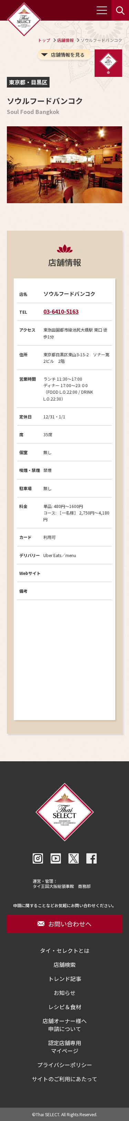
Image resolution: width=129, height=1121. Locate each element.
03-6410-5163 (60, 311)
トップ (44, 40)
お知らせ (65, 993)
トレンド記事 (64, 979)
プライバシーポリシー (64, 1065)
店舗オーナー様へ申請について (65, 1025)
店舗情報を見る (68, 54)
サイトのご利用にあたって (64, 1079)
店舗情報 (65, 40)
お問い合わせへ (70, 923)
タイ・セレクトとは (64, 951)
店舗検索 (65, 965)
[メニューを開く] (102, 10)
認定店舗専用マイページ (64, 1047)
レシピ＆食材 (64, 1007)
